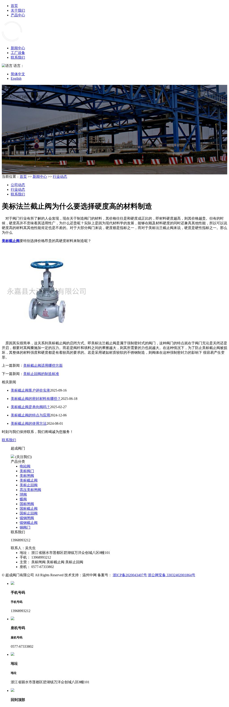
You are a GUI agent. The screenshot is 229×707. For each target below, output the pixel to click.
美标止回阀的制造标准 (41, 374)
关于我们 (18, 10)
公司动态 (18, 185)
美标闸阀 (27, 476)
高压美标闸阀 (30, 490)
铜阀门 (25, 527)
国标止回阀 (29, 513)
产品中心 (18, 15)
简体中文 (18, 74)
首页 (14, 6)
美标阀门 (27, 471)
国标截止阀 (29, 508)
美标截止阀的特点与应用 (30, 415)
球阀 (23, 494)
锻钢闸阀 (27, 518)
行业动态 (60, 176)
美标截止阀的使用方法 (29, 423)
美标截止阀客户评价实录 (30, 390)
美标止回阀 (29, 485)
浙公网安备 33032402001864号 (171, 575)
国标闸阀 (27, 504)
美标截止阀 (11, 241)
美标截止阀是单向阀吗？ (30, 407)
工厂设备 (18, 53)
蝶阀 (23, 499)
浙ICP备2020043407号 (130, 575)
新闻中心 (18, 48)
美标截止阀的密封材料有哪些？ (36, 399)
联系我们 (18, 57)
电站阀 (25, 466)
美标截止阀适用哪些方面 (43, 365)
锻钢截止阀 (29, 523)
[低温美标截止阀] (46, 335)
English (16, 78)
